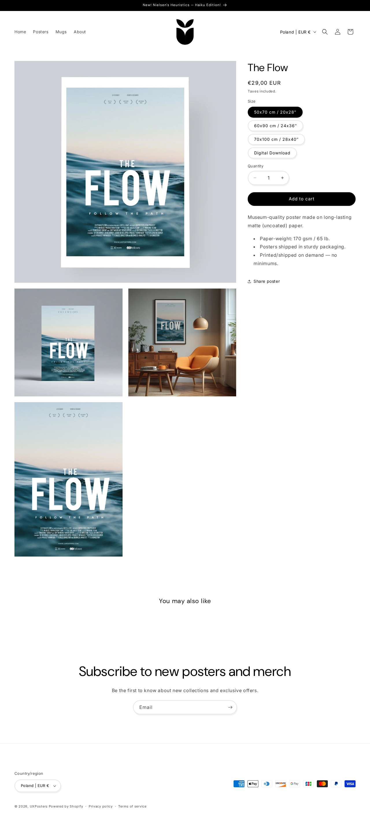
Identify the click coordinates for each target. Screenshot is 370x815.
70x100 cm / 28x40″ (276, 139)
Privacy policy (101, 806)
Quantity (255, 166)
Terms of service (132, 806)
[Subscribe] (230, 707)
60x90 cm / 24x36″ (275, 125)
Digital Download (272, 152)
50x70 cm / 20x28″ (275, 112)
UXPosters (39, 806)
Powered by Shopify (66, 806)
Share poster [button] (267, 281)
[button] (325, 31)
